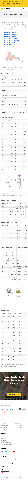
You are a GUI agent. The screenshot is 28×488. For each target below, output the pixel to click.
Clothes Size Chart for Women (11, 40)
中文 (15, 459)
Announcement (4, 427)
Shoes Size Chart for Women (11, 34)
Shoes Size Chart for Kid (10, 36)
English (3, 459)
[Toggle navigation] (26, 9)
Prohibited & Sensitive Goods (7, 442)
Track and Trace (4, 425)
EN (23, 8)
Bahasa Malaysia (9, 459)
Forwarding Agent (19, 421)
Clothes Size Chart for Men (10, 38)
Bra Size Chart (7, 44)
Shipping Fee (4, 423)
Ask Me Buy (17, 423)
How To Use (3, 438)
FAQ (2, 436)
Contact (3, 429)
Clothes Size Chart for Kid (10, 42)
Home (2, 421)
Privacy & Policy (18, 425)
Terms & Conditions (19, 427)
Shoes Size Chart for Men (10, 32)
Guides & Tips (4, 440)
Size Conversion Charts (6, 444)
